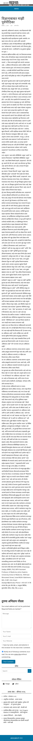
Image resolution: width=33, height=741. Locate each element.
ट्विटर (16, 684)
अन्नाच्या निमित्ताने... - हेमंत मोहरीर (12, 715)
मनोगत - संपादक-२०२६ (9, 696)
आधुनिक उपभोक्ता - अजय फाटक (12, 699)
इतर (11, 25)
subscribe (17, 654)
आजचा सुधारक (14, 738)
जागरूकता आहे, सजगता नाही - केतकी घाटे (15, 707)
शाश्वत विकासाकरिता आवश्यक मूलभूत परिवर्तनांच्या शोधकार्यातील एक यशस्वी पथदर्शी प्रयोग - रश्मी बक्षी (16, 720)
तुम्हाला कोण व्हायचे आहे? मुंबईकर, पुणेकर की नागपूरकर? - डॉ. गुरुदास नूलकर (16, 703)
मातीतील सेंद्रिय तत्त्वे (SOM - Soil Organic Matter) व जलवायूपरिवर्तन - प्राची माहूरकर (15, 711)
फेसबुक (7, 684)
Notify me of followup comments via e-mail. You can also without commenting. (16, 654)
